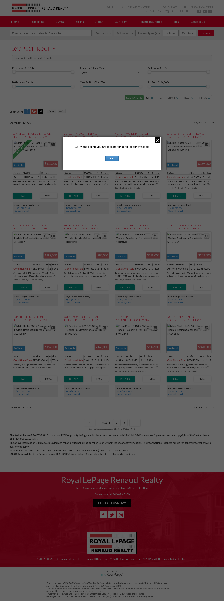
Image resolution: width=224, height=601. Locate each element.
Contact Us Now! (112, 503)
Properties (37, 21)
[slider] (14, 72)
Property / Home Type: (92, 68)
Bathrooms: (22, 82)
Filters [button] (203, 97)
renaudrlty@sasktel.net (168, 11)
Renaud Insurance (150, 21)
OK (112, 158)
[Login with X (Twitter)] (40, 112)
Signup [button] (51, 111)
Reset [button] (187, 97)
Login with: (16, 111)
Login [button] (61, 111)
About (99, 21)
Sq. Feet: (158, 82)
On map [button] (171, 97)
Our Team (121, 21)
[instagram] (210, 11)
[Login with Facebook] (27, 112)
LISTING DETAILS (22, 196)
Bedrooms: (157, 68)
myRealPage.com (112, 574)
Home (15, 21)
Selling (80, 21)
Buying (59, 21)
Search (206, 33)
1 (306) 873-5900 (22, 208)
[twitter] (205, 11)
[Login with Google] (34, 112)
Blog (176, 21)
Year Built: (92, 82)
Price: (23, 68)
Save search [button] (132, 97)
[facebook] (199, 11)
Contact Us (198, 21)
